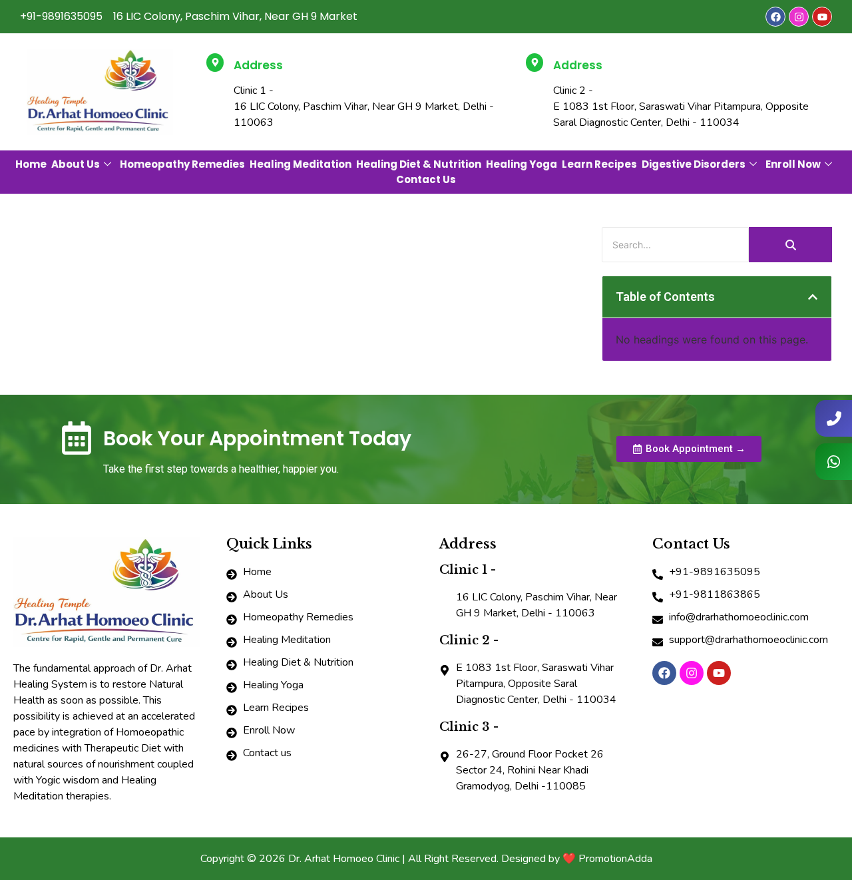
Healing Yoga (521, 164)
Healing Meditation (300, 164)
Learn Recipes (599, 164)
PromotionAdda (615, 858)
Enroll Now (793, 164)
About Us (75, 164)
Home (31, 164)
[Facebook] (775, 17)
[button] (812, 297)
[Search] (790, 244)
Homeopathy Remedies (182, 164)
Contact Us (426, 179)
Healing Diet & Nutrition (418, 164)
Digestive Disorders (694, 164)
